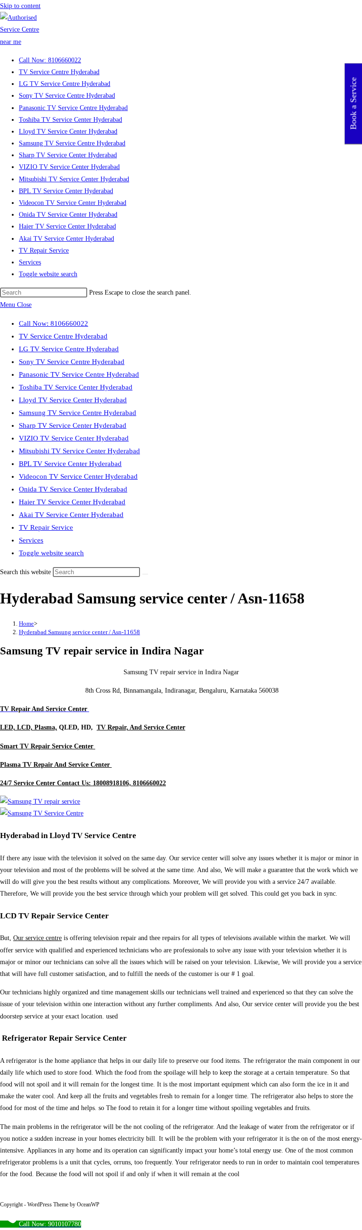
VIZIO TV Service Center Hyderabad (74, 438)
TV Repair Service (46, 527)
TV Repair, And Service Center (141, 727)
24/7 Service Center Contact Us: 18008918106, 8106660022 (83, 783)
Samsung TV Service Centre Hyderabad (77, 412)
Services (31, 540)
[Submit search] (145, 574)
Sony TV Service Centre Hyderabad (71, 361)
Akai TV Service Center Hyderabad (71, 514)
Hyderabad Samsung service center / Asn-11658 (79, 632)
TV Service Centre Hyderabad (63, 336)
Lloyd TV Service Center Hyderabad (73, 400)
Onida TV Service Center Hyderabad (73, 489)
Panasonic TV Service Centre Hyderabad (79, 374)
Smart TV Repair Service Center (47, 746)
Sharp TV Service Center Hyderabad (72, 425)
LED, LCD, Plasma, (28, 727)
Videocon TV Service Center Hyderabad (78, 476)
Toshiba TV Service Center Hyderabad (75, 387)
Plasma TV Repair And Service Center (56, 764)
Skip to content (20, 5)
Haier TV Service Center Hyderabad (72, 502)
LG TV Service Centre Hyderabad (69, 349)
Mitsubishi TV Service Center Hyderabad (79, 451)
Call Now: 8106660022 (53, 323)
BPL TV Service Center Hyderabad (70, 463)
